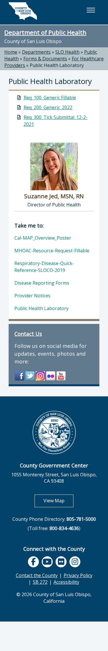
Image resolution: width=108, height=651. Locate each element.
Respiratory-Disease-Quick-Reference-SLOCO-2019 (44, 266)
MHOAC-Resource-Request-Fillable (51, 250)
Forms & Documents (45, 58)
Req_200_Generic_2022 (48, 107)
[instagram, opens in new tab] (74, 561)
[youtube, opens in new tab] (47, 562)
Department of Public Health (45, 32)
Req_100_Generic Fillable (50, 97)
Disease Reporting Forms (41, 283)
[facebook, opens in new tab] (33, 561)
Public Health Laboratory (57, 65)
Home (10, 52)
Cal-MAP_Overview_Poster (42, 238)
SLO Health (67, 52)
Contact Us (28, 333)
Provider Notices (32, 295)
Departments (36, 52)
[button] (91, 10)
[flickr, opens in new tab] (61, 561)
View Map (58, 500)
